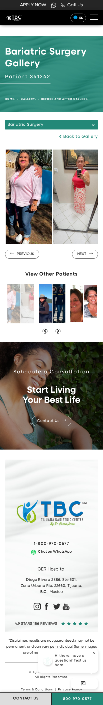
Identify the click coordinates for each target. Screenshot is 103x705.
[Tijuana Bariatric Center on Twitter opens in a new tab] (56, 606)
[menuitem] (37, 606)
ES (81, 18)
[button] (94, 17)
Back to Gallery (80, 137)
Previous (25, 254)
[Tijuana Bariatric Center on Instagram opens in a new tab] (37, 606)
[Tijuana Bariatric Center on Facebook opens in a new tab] (46, 606)
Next (81, 254)
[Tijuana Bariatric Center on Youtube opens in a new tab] (66, 606)
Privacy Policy (70, 689)
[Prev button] (45, 331)
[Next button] (58, 331)
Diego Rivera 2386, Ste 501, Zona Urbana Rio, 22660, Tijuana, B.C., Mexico (51, 586)
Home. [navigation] (10, 99)
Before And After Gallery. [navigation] (65, 99)
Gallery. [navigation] (28, 99)
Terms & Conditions (37, 689)
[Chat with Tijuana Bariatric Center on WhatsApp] (53, 5)
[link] (72, 5)
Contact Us (48, 421)
